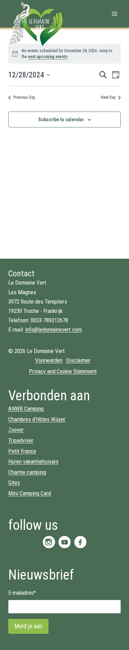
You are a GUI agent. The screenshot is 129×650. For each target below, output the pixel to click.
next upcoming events (47, 56)
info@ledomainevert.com (53, 329)
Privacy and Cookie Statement (63, 371)
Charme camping (27, 472)
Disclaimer (78, 360)
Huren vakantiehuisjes (33, 461)
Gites (14, 482)
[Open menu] (114, 13)
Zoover (16, 429)
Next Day (108, 97)
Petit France (22, 451)
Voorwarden (49, 360)
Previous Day (24, 97)
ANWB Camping (26, 408)
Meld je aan (28, 626)
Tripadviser (20, 440)
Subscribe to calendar (61, 119)
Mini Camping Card (29, 493)
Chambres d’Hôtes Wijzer (36, 419)
